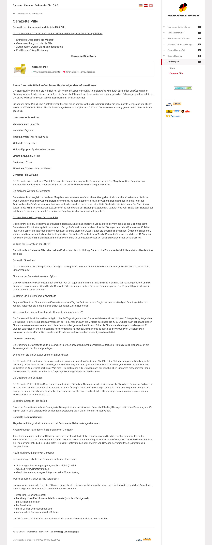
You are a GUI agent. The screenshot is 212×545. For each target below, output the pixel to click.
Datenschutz (32, 532)
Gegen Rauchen (183, 56)
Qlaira (172, 68)
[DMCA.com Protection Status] (183, 88)
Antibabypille (183, 62)
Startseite (17, 5)
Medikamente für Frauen (183, 38)
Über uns (28, 5)
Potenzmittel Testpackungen (183, 44)
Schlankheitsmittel (183, 33)
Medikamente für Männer (183, 27)
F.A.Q (55, 5)
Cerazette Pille (176, 73)
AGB (15, 532)
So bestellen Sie (43, 5)
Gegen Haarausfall (183, 50)
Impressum (43, 532)
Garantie (22, 532)
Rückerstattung (56, 532)
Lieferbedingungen (71, 532)
